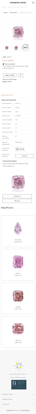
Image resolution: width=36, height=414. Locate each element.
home (6, 12)
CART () (23, 7)
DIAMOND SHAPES (7, 399)
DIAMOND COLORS (7, 394)
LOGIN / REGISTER (13, 7)
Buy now (17, 201)
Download (24, 156)
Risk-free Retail (10, 64)
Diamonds (13, 12)
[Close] (25, 47)
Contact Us (17, 196)
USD (3, 7)
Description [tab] (7, 95)
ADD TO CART (9, 75)
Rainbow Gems (17, 410)
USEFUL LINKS (5, 404)
